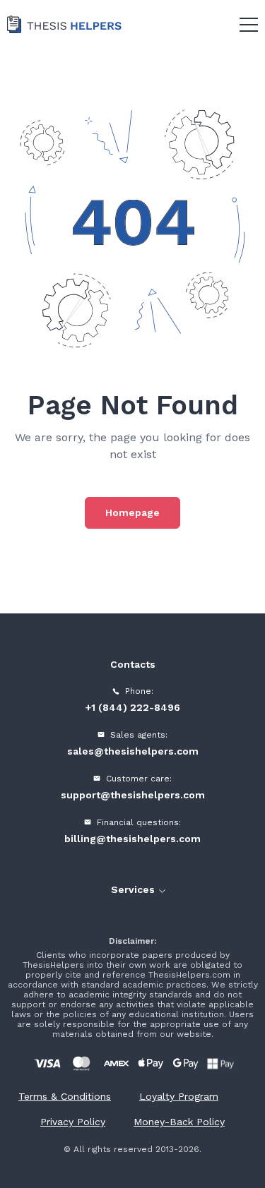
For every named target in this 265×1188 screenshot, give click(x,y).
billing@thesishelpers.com (132, 838)
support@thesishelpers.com (133, 794)
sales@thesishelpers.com (133, 751)
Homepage (132, 512)
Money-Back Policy (179, 1121)
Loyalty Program (178, 1096)
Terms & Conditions (64, 1096)
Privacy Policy (72, 1121)
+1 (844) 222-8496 (133, 707)
